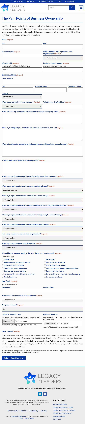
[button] (81, 7)
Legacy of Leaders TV (18, 416)
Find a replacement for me (56, 265)
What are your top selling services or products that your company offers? (34, 111)
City (3, 86)
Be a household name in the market (17, 262)
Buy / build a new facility (55, 271)
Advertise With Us (59, 416)
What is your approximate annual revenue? (22, 243)
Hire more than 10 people (55, 262)
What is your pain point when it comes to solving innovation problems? (32, 176)
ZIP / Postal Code (74, 86)
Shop (60, 1)
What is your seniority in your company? (21, 102)
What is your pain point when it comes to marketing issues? (28, 186)
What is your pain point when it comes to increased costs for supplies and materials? (38, 205)
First (3, 43)
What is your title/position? (57, 102)
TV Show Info (16, 1)
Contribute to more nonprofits (15, 268)
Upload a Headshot (50, 314)
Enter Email (6, 287)
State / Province (41, 86)
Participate (31, 1)
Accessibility (34, 411)
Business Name (11, 52)
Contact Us (57, 419)
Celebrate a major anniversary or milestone (62, 268)
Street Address (7, 79)
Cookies (24, 411)
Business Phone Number (56, 63)
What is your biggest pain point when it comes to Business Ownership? (32, 128)
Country (5, 93)
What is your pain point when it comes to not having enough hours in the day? (35, 215)
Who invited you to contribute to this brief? (22, 296)
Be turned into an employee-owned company (63, 274)
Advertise (46, 1)
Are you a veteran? (12, 305)
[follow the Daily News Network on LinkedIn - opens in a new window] (40, 394)
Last (44, 43)
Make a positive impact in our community (19, 274)
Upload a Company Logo (11, 314)
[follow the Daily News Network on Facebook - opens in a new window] (45, 394)
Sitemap (44, 411)
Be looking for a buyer (54, 277)
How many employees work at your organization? (24, 234)
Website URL (10, 63)
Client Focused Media (26, 418)
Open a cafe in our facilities (14, 265)
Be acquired (50, 259)
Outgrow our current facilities (15, 271)
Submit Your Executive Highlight (64, 410)
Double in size (9, 259)
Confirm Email (48, 287)
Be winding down (10, 277)
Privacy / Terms (13, 411)
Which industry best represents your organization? (57, 52)
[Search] (72, 7)
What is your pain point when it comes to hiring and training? (28, 224)
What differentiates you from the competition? (23, 160)
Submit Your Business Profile (63, 407)
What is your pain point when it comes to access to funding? (28, 196)
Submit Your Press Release (62, 413)
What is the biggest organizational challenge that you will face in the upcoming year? (38, 144)
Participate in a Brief (60, 404)
